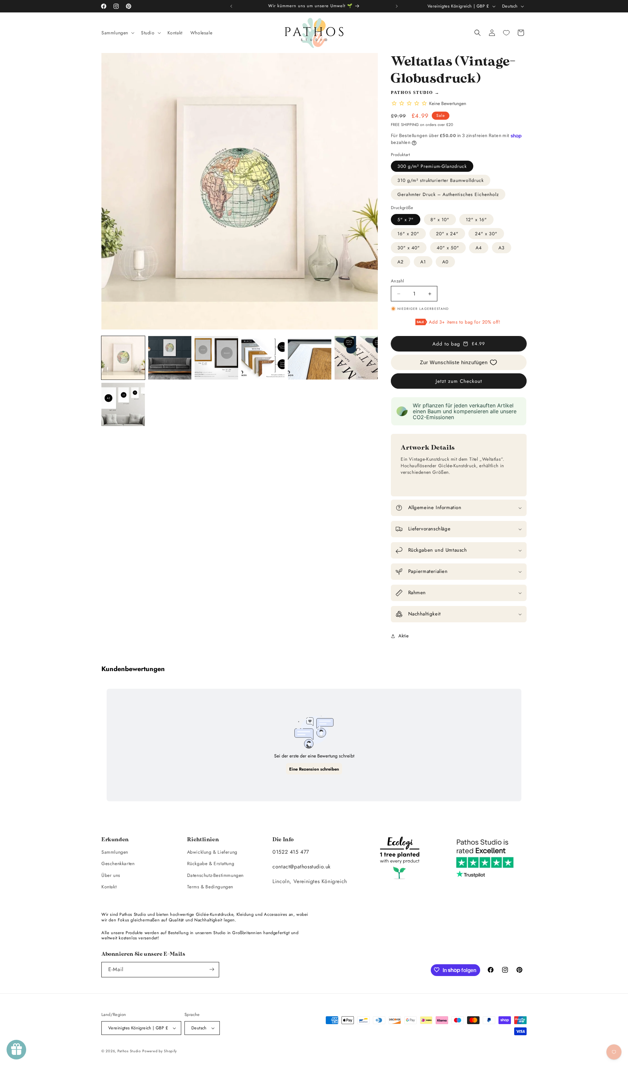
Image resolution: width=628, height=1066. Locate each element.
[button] (117, 33)
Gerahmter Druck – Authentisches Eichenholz (448, 194)
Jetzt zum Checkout (459, 381)
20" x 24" (447, 233)
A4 (479, 247)
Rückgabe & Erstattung (211, 863)
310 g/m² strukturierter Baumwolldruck (440, 180)
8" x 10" (439, 219)
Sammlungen (114, 852)
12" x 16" (476, 219)
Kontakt (108, 886)
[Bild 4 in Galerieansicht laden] (263, 358)
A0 (445, 261)
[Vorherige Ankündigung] (231, 6)
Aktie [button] (403, 635)
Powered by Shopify (159, 1051)
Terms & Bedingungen (210, 886)
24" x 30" (486, 233)
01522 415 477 (290, 852)
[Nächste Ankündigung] (397, 6)
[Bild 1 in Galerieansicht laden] (123, 358)
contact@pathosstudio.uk (301, 866)
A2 (400, 261)
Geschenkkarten (117, 863)
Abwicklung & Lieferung (212, 852)
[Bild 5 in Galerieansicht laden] (309, 358)
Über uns (110, 875)
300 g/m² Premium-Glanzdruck (432, 166)
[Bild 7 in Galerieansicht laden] (123, 404)
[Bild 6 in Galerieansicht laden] (356, 358)
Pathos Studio (412, 92)
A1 (423, 261)
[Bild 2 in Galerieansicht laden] (170, 358)
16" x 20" (408, 233)
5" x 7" (405, 219)
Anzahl (397, 281)
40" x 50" (448, 247)
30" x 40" (408, 247)
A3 (501, 247)
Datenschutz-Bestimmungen (215, 875)
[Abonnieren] (211, 969)
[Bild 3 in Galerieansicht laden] (216, 358)
